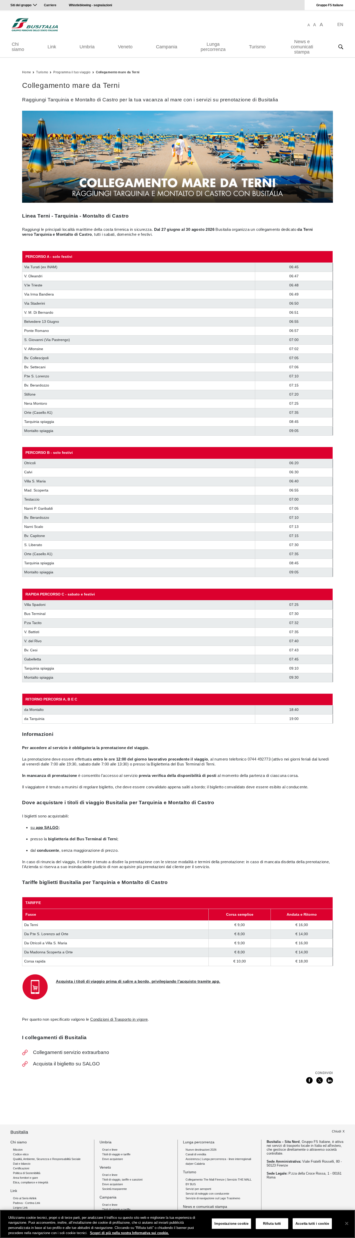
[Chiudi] (346, 1223)
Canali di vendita (196, 1154)
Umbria (87, 46)
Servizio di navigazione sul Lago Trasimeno (213, 1198)
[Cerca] (340, 46)
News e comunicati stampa (302, 47)
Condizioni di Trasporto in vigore (119, 1019)
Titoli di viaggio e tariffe (116, 1154)
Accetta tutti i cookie (312, 1224)
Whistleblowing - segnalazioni (90, 5)
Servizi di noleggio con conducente (207, 1193)
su (44, 827)
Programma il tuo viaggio (71, 72)
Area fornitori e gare (25, 1177)
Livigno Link (20, 1207)
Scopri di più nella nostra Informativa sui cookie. (129, 1233)
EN (340, 24)
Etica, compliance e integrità (30, 1182)
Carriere (50, 5)
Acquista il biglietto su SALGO (66, 1063)
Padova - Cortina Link (26, 1202)
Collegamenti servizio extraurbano (71, 1052)
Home (26, 72)
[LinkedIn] (329, 1080)
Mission (18, 1149)
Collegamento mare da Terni (118, 72)
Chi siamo (18, 47)
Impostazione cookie (231, 1224)
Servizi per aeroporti (198, 1188)
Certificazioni (21, 1168)
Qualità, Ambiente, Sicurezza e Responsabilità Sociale (47, 1159)
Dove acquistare (112, 1159)
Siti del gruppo (20, 5)
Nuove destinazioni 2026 (201, 1149)
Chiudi (336, 1131)
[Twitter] (319, 1080)
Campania (166, 46)
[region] (177, 1224)
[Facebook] (309, 1080)
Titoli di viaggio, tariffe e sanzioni (122, 1179)
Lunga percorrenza (213, 47)
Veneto (125, 46)
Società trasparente (114, 1188)
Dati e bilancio (21, 1163)
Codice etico (21, 1154)
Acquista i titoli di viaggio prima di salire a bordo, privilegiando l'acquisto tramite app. (138, 981)
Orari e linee (109, 1149)
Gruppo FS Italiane (329, 5)
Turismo (257, 46)
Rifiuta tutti (272, 1224)
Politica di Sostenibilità (26, 1173)
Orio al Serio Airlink (25, 1198)
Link (52, 46)
